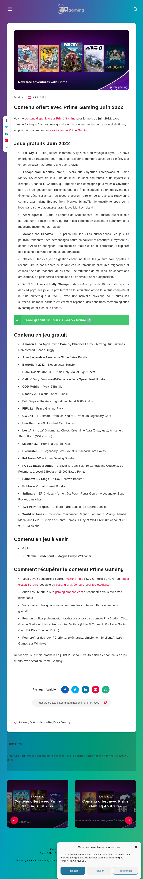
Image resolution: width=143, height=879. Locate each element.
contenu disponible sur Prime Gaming (50, 118)
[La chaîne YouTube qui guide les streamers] (12, 760)
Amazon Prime (73, 578)
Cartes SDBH (46, 853)
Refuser (99, 870)
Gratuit (34, 722)
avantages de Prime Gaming (69, 130)
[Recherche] (135, 9)
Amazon (23, 722)
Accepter (73, 870)
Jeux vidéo (45, 722)
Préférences (126, 870)
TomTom (14, 744)
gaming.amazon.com (69, 592)
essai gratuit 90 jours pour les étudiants (83, 584)
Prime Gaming (61, 722)
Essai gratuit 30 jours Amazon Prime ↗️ (57, 320)
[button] (136, 847)
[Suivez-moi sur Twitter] (8, 760)
